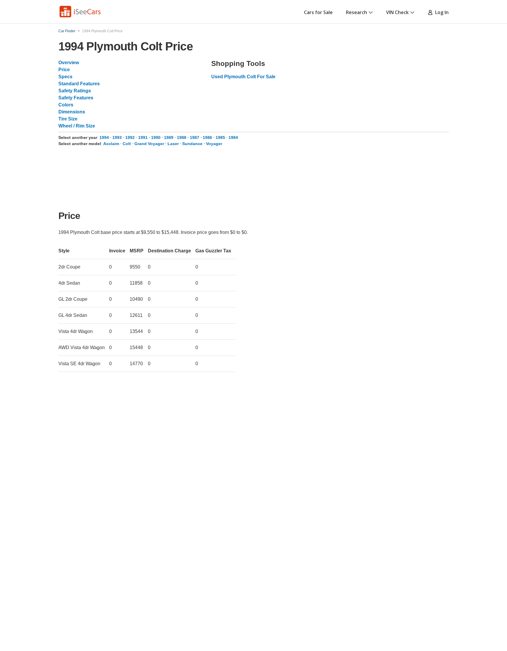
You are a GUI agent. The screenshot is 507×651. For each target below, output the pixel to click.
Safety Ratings (74, 90)
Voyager (214, 143)
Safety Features (75, 97)
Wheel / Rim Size (76, 125)
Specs (65, 76)
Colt (127, 143)
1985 (220, 137)
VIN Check (397, 12)
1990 (155, 137)
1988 (181, 137)
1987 (194, 137)
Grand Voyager (149, 143)
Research (356, 12)
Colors (65, 104)
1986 (207, 137)
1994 (104, 137)
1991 (143, 137)
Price (64, 69)
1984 (233, 137)
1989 (168, 137)
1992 (130, 137)
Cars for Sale (318, 12)
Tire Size (67, 118)
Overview (68, 62)
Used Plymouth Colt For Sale (243, 76)
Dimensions (71, 111)
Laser (173, 143)
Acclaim (111, 143)
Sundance (192, 143)
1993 (117, 137)
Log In (441, 12)
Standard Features (79, 83)
